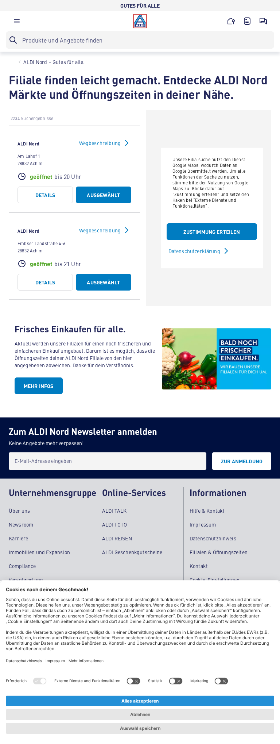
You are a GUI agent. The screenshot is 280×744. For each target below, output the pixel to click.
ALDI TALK (114, 510)
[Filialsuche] (231, 21)
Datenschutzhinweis (213, 538)
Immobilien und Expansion (39, 552)
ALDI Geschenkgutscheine (132, 552)
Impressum (203, 524)
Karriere (18, 538)
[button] (16, 23)
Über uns (19, 510)
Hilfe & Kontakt (207, 510)
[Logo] (140, 21)
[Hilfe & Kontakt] (263, 21)
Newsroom (21, 524)
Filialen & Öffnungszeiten (219, 552)
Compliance (22, 565)
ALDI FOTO (114, 524)
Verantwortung (26, 579)
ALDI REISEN (117, 538)
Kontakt (199, 565)
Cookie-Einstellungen (215, 579)
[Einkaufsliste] (247, 21)
